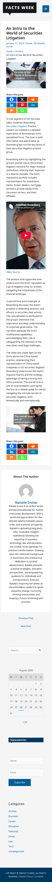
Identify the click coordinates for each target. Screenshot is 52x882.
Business (13, 816)
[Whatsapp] (22, 110)
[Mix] (11, 110)
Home (29, 43)
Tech (11, 846)
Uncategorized (16, 851)
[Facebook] (11, 99)
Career (12, 821)
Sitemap (39, 876)
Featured (13, 831)
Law (11, 841)
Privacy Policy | (27, 876)
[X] (22, 99)
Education (14, 826)
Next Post (26, 626)
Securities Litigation (16, 126)
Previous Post (26, 618)
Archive (12, 811)
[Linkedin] (11, 104)
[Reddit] (33, 99)
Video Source (13, 272)
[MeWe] (33, 104)
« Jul (25, 722)
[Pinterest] (22, 104)
